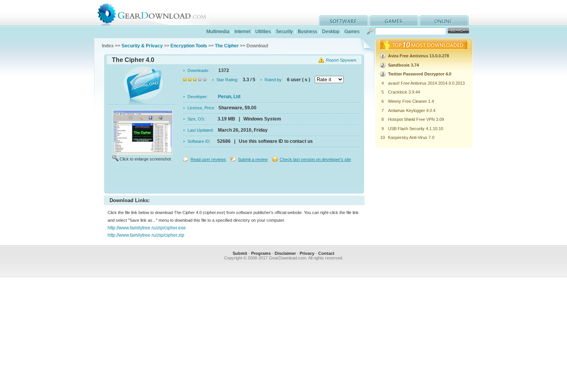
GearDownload (157, 13)
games (393, 20)
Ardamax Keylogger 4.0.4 (411, 110)
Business (307, 31)
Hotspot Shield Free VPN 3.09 (416, 119)
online (444, 20)
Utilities (263, 31)
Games (351, 31)
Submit (240, 253)
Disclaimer (285, 253)
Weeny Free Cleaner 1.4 (411, 101)
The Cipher (227, 46)
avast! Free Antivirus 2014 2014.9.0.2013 (426, 83)
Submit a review (253, 159)
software (343, 20)
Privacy (307, 253)
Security (284, 31)
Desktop (330, 31)
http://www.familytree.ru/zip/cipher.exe (147, 228)
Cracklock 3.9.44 (404, 92)
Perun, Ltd (229, 96)
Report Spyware (341, 60)
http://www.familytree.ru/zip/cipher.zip (146, 235)
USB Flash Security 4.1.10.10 (415, 128)
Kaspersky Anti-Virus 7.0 (411, 137)
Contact (326, 253)
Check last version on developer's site (315, 159)
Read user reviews (208, 159)
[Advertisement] (234, 178)
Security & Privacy (142, 46)
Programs (261, 253)
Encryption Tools (188, 46)
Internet (242, 31)
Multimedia (218, 31)
